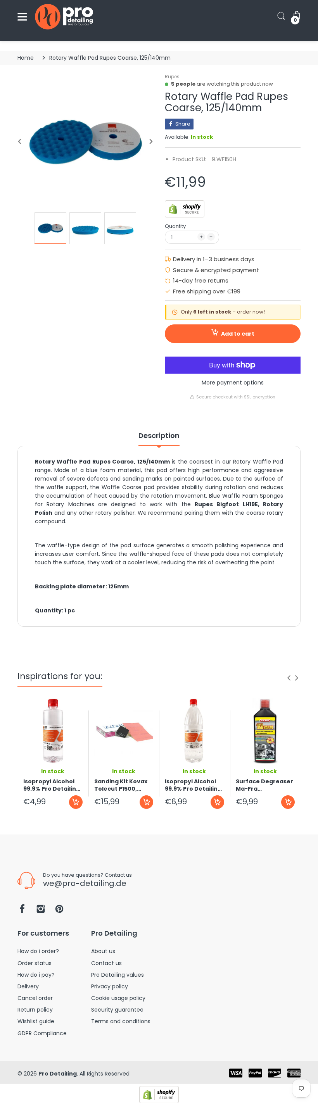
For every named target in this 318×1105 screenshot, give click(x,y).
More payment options (233, 382)
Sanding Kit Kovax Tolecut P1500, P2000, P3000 (120, 785)
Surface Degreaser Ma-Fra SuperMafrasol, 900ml (264, 785)
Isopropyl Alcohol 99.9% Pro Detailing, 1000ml (194, 785)
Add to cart (237, 334)
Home (25, 58)
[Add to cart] (76, 802)
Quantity (175, 226)
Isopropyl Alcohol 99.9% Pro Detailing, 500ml (52, 785)
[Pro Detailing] (64, 16)
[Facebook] (22, 911)
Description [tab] (159, 435)
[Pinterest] (59, 911)
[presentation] (289, 678)
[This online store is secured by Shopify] (184, 208)
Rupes (172, 76)
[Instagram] (40, 911)
